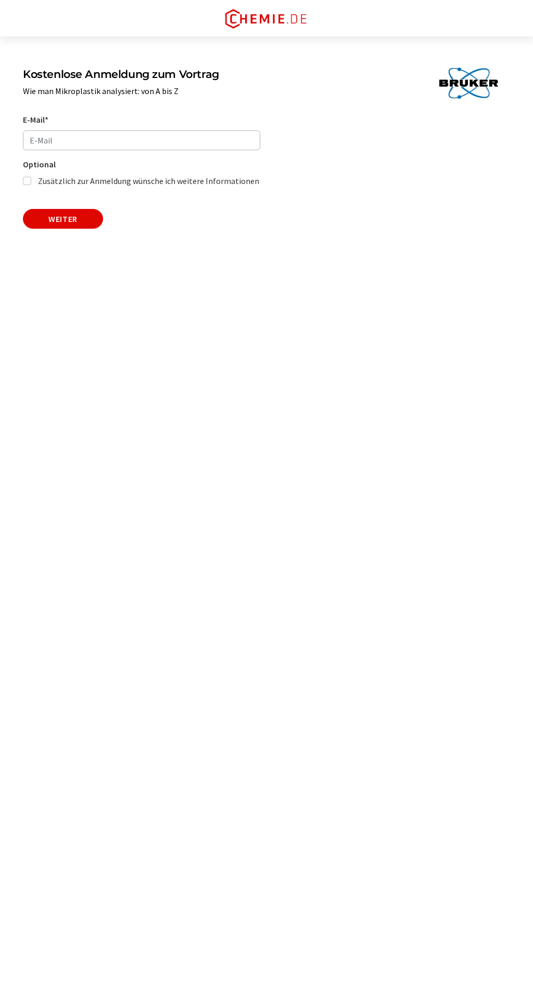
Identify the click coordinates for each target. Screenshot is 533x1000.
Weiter (63, 219)
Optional (39, 164)
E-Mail (35, 119)
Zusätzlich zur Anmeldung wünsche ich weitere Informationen (148, 181)
